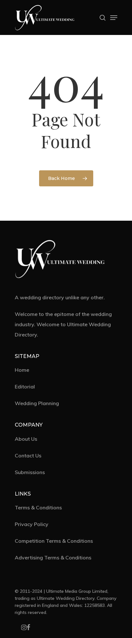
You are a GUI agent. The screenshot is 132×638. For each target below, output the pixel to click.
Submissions (30, 472)
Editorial (25, 386)
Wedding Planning (37, 403)
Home (22, 370)
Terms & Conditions (38, 507)
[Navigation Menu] (113, 17)
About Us (26, 439)
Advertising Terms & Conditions (53, 557)
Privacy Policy (31, 524)
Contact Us (28, 455)
